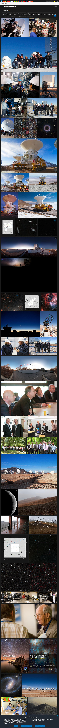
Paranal (26, 14)
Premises (38, 14)
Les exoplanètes (39, 13)
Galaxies (49, 13)
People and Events (32, 14)
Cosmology (24, 13)
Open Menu (4, 3)
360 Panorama (9, 13)
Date (55, 15)
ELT (27, 13)
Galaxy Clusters (6, 14)
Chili (20, 13)
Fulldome (45, 13)
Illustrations (13, 14)
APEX (17, 13)
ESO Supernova (32, 13)
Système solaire (6, 16)
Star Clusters (12, 16)
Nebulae (22, 14)
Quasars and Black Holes (46, 14)
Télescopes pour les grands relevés (27, 16)
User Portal (51, 1)
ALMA (14, 13)
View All (4, 13)
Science (47, 1)
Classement (54, 14)
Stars (18, 16)
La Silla (18, 14)
